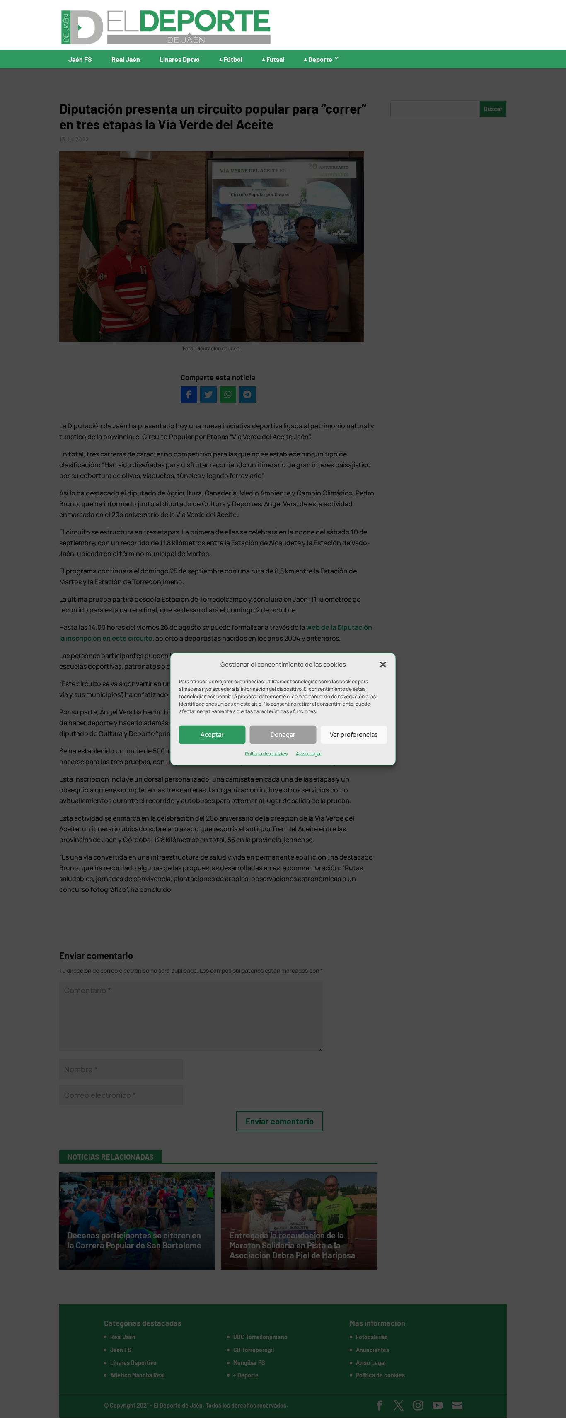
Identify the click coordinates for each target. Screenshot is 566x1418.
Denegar (283, 734)
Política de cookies (266, 753)
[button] (383, 664)
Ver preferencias (354, 734)
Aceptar (212, 734)
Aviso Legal (309, 753)
